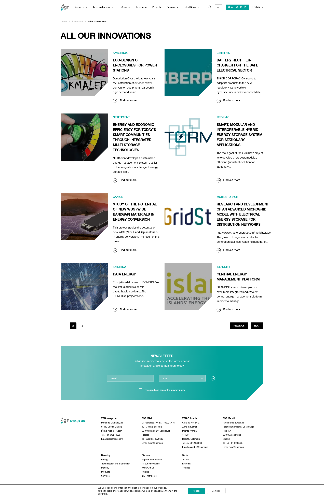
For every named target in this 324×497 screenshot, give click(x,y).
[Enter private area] (218, 7)
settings (102, 493)
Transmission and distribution (115, 463)
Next (257, 325)
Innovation (141, 7)
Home (64, 21)
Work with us (148, 467)
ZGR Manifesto (149, 476)
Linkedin (186, 463)
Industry (105, 467)
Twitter (185, 459)
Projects (156, 7)
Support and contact (152, 459)
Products (105, 472)
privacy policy (178, 390)
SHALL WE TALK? (237, 7)
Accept (196, 490)
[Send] (214, 378)
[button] (209, 7)
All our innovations (151, 463)
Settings (216, 490)
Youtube (186, 467)
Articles (145, 472)
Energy (104, 459)
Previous (239, 325)
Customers (172, 7)
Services (126, 7)
